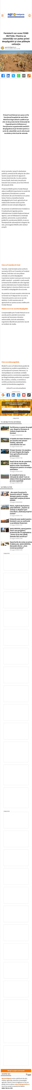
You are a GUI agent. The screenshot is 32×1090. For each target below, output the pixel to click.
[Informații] (29, 15)
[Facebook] (3, 75)
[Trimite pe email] (23, 75)
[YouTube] (23, 395)
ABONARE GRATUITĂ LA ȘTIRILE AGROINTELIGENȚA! (16, 403)
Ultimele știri (6, 487)
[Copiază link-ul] (29, 75)
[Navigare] (2, 15)
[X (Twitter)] (13, 75)
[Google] (3, 395)
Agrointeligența (7, 1078)
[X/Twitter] (18, 395)
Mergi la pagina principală (16, 1071)
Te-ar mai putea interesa (11, 422)
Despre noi (6, 1074)
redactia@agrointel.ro (22, 1084)
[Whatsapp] (18, 75)
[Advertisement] (16, 6)
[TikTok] (29, 395)
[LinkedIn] (8, 75)
